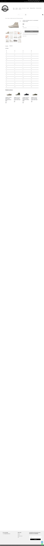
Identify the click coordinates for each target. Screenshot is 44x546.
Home (6, 18)
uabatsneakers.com (37, 0)
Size (23, 26)
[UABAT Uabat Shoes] (5, 8)
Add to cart (31, 31)
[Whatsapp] (42, 544)
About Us (19, 533)
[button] (20, 21)
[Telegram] (42, 542)
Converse (8, 18)
